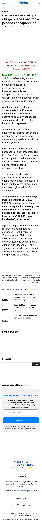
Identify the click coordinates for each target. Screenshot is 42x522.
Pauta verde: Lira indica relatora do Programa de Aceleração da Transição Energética (31, 279)
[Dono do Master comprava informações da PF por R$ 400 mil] (7, 307)
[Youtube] (30, 505)
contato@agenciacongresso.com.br (24, 491)
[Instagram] (18, 505)
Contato (20, 515)
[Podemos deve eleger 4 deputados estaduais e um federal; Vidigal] (7, 297)
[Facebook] (12, 505)
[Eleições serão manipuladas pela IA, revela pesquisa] (7, 318)
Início (3, 8)
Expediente (20, 513)
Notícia (7, 27)
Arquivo (13, 515)
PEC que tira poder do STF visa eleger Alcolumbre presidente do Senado (11, 278)
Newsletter (28, 515)
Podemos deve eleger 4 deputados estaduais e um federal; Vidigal (25, 297)
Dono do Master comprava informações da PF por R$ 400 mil (26, 307)
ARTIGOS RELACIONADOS (12, 290)
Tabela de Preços (31, 513)
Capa (5, 513)
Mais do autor (29, 290)
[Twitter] (24, 505)
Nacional (5, 11)
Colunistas (12, 513)
